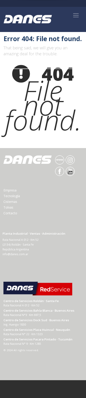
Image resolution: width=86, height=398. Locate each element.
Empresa (10, 190)
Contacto (10, 213)
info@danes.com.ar (15, 254)
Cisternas (10, 201)
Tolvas (8, 207)
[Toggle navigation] (75, 15)
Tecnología (11, 196)
